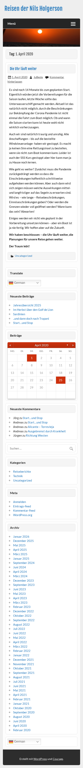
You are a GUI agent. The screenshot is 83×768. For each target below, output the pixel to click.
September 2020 (24, 712)
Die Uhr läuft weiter (23, 69)
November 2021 (23, 664)
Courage (58, 758)
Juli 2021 (19, 681)
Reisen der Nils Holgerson (33, 8)
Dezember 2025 (23, 540)
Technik (18, 476)
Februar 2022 (21, 650)
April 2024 (20, 571)
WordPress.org (22, 515)
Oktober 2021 (22, 668)
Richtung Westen (37, 435)
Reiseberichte (22, 471)
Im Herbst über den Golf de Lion (33, 309)
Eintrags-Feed (22, 506)
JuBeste (38, 77)
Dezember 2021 (23, 659)
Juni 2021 (19, 686)
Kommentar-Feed (24, 510)
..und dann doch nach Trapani (31, 318)
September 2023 (24, 584)
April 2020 (41, 345)
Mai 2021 (19, 690)
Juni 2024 (19, 567)
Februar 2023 (21, 606)
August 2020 (21, 716)
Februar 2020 (21, 730)
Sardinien (19, 314)
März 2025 (20, 554)
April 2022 (20, 642)
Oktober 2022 (22, 615)
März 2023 (20, 602)
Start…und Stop (23, 322)
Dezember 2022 (23, 611)
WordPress (40, 758)
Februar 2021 (21, 699)
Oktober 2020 (22, 708)
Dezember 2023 (23, 580)
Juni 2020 (19, 721)
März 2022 (20, 646)
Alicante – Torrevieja (41, 426)
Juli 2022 (19, 628)
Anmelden (19, 502)
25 (60, 380)
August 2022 (21, 624)
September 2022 (24, 620)
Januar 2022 (21, 655)
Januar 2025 (21, 558)
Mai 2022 (19, 637)
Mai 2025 (19, 545)
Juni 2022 (19, 633)
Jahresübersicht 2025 (27, 305)
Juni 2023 (19, 589)
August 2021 (21, 677)
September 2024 (24, 562)
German (19, 282)
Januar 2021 (21, 703)
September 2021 (24, 672)
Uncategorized (23, 255)
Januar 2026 (21, 536)
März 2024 (20, 576)
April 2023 (20, 598)
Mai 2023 (19, 593)
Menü (12, 23)
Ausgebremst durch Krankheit (47, 431)
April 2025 (20, 549)
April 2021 (20, 694)
